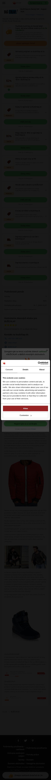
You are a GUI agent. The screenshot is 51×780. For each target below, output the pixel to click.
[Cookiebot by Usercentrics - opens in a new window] (38, 363)
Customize (24, 415)
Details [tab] (25, 370)
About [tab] (41, 370)
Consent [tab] (9, 370)
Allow (25, 408)
